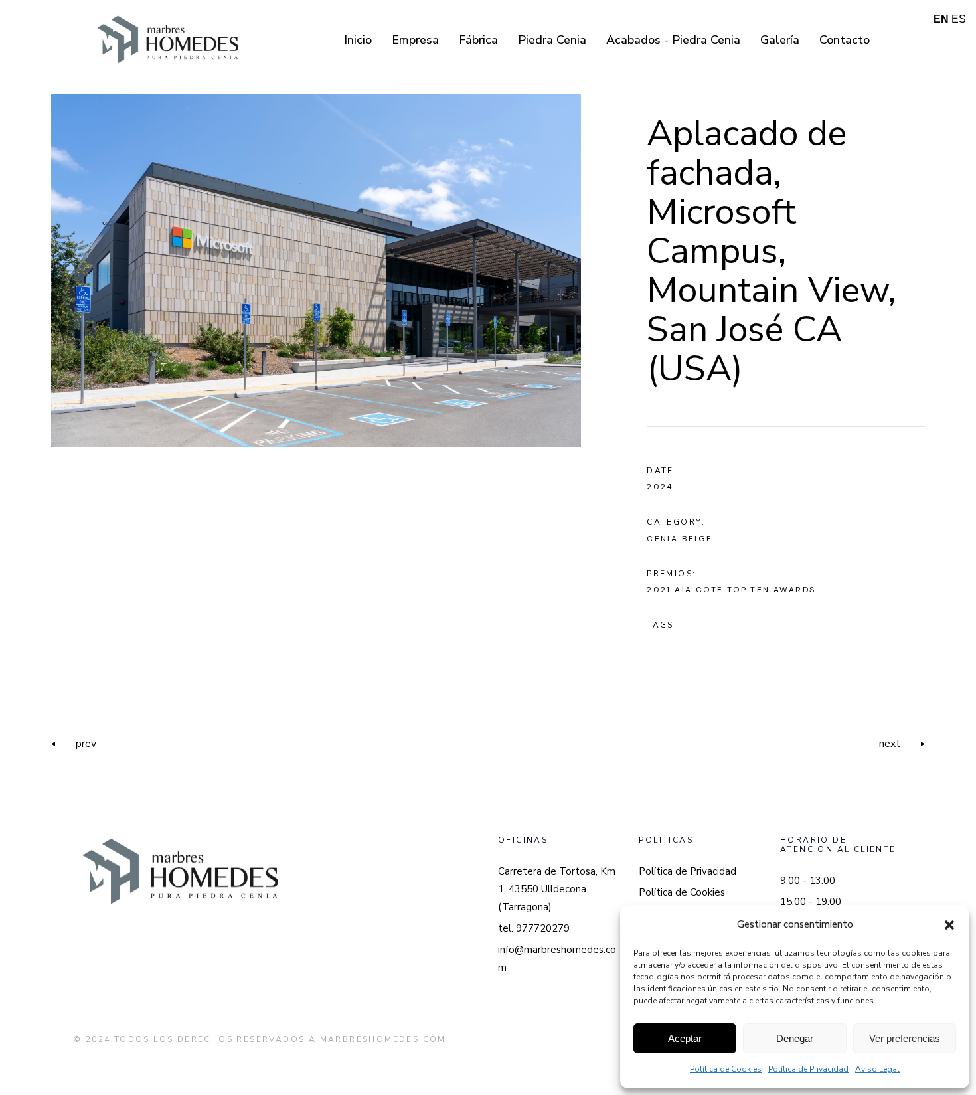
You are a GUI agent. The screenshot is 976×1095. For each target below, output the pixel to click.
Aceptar (685, 1038)
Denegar (794, 1038)
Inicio (358, 40)
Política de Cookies (726, 1069)
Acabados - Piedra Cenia (673, 40)
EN (941, 19)
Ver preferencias (904, 1038)
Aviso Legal (877, 1069)
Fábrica (478, 40)
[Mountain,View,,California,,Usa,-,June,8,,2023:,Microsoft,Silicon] (316, 270)
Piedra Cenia (552, 40)
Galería (779, 40)
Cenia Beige (679, 538)
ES (958, 19)
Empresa (415, 40)
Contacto (844, 40)
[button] (949, 925)
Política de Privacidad (808, 1069)
